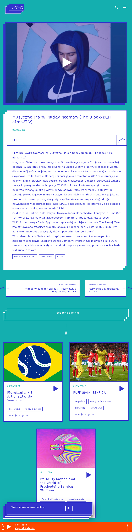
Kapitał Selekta (25, 528)
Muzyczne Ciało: (29, 117)
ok (68, 508)
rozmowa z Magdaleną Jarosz (104, 288)
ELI (14, 140)
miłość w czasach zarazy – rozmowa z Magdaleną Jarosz (50, 288)
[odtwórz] (55, 389)
